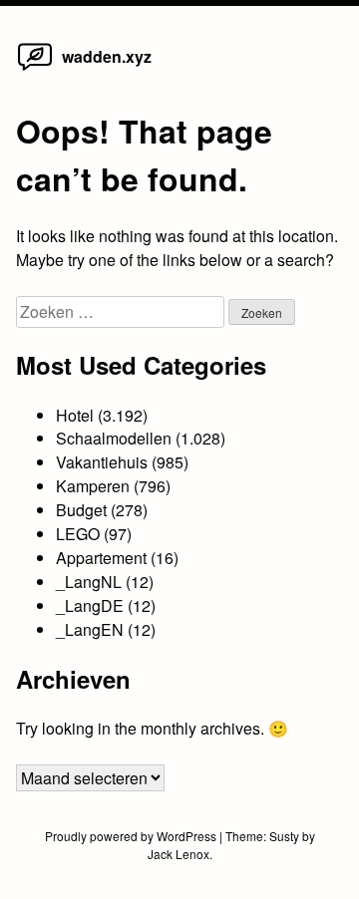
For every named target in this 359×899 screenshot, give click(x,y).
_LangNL (89, 581)
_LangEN (90, 629)
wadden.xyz (107, 56)
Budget (81, 509)
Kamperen (93, 485)
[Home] (35, 69)
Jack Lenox (178, 853)
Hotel (75, 415)
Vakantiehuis (102, 461)
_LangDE (90, 605)
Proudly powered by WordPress (132, 835)
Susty (284, 835)
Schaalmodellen (114, 438)
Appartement (101, 557)
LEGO (78, 533)
